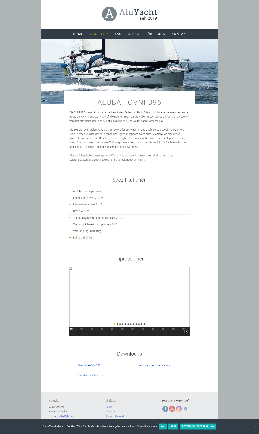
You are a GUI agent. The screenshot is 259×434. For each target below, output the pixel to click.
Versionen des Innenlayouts (154, 365)
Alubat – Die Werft (115, 416)
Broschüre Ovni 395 (89, 365)
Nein (173, 426)
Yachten (97, 34)
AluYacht (110, 411)
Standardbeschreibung (91, 375)
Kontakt (180, 34)
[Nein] (255, 426)
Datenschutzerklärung (198, 426)
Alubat (134, 34)
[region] (129, 301)
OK (162, 426)
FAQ (118, 34)
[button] (74, 296)
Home (78, 34)
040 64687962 (65, 416)
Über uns (156, 34)
